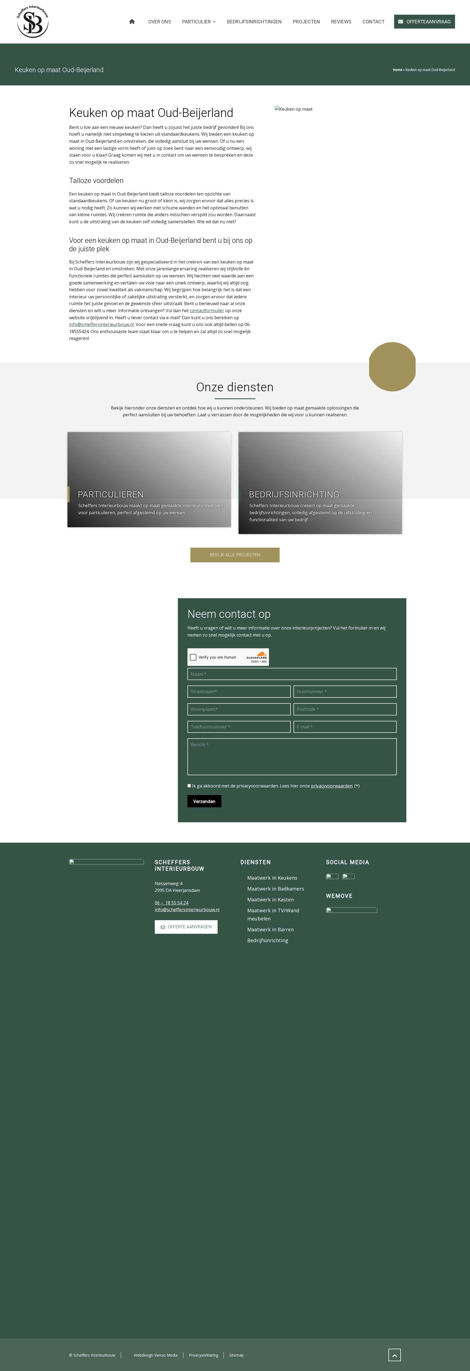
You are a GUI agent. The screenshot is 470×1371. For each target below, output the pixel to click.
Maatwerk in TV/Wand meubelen (273, 914)
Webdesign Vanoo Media (156, 1355)
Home (397, 69)
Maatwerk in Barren (270, 929)
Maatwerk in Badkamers (275, 888)
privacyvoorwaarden (331, 786)
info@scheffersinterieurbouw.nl (101, 324)
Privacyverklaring (203, 1355)
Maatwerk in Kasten (270, 899)
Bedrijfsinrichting (267, 940)
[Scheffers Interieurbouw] (32, 22)
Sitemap (236, 1355)
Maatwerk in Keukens (272, 877)
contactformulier (207, 311)
